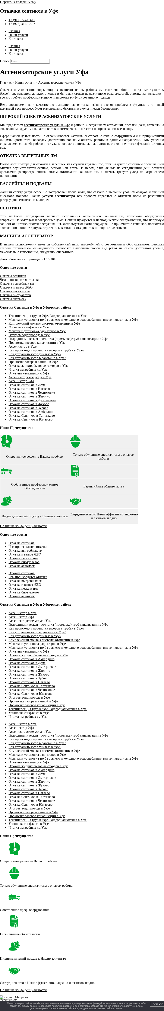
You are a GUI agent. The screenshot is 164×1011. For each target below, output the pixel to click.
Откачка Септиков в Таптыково (32, 415)
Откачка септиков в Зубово (28, 408)
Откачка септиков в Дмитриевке (32, 400)
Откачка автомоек (13, 299)
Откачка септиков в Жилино (29, 396)
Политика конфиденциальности (23, 526)
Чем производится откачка (19, 279)
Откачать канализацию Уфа (29, 373)
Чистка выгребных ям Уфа (28, 369)
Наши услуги (18, 35)
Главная (14, 31)
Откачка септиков (13, 276)
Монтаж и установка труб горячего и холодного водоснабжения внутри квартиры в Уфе (73, 319)
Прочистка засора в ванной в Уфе (33, 362)
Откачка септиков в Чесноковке (32, 392)
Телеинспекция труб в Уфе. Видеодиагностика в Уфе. (48, 316)
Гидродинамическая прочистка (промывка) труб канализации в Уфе (58, 339)
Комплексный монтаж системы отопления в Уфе (44, 323)
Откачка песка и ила (15, 291)
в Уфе (47, 125)
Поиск (4, 61)
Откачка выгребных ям (17, 283)
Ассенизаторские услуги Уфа (30, 377)
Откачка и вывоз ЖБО (16, 287)
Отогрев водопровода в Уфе (29, 335)
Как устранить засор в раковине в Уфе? (37, 358)
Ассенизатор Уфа (21, 381)
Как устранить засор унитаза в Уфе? (35, 354)
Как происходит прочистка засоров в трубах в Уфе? (46, 350)
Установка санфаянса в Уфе (29, 327)
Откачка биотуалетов (15, 295)
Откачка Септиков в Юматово (31, 419)
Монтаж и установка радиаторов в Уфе (37, 331)
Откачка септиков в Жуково (29, 404)
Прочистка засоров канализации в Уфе (37, 342)
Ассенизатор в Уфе (23, 346)
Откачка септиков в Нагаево (29, 388)
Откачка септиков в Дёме (27, 385)
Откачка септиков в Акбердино (31, 411)
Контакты (16, 39)
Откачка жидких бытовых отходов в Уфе (38, 365)
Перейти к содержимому (18, 2)
